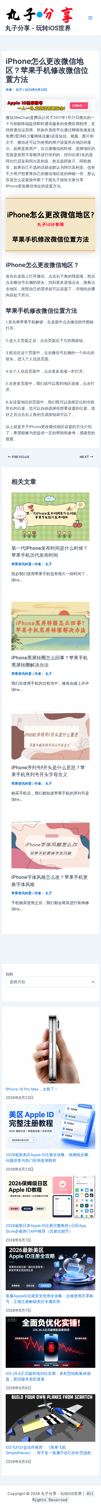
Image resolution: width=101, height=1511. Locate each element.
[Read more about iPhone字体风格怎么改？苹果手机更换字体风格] (50, 845)
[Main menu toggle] (90, 17)
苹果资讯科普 (21, 564)
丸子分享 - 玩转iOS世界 (38, 28)
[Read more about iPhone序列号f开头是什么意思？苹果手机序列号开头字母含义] (50, 735)
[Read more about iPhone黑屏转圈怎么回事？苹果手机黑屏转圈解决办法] (50, 625)
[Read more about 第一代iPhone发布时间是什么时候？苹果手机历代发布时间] (50, 516)
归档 (9, 974)
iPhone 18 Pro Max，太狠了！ (32, 1089)
